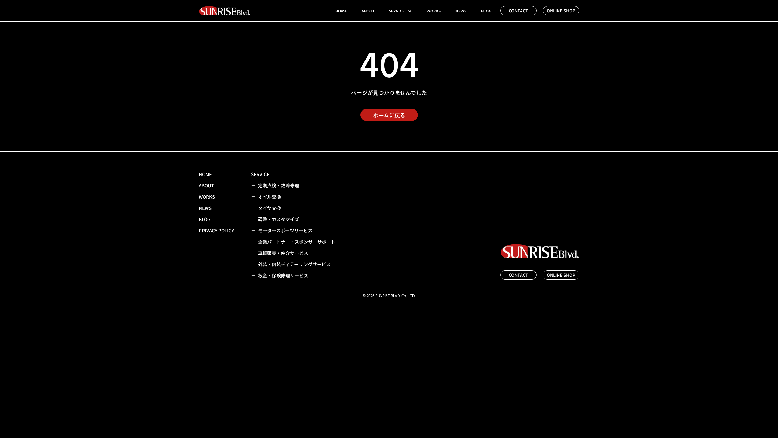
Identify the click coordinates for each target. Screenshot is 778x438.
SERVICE (396, 11)
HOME (341, 11)
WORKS (433, 11)
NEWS (460, 11)
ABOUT (367, 11)
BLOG (486, 11)
